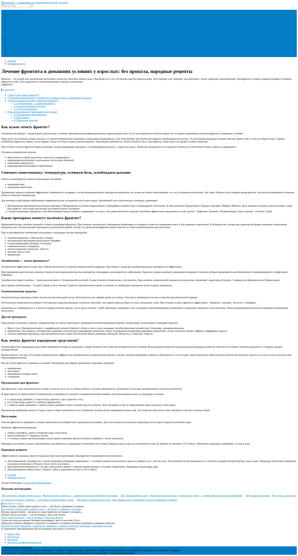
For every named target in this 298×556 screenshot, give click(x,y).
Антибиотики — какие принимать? (34, 103)
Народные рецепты (26, 120)
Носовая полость (16, 11)
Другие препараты (25, 109)
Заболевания (14, 28)
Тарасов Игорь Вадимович (37, 483)
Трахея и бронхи (16, 16)
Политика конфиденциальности (24, 542)
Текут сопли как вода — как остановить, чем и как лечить (32, 517)
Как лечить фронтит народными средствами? (32, 112)
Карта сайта (13, 534)
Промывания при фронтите (30, 114)
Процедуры (13, 22)
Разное (11, 30)
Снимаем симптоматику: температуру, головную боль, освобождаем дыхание (49, 98)
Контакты (12, 539)
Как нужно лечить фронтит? (23, 95)
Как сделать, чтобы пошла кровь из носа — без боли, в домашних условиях (41, 509)
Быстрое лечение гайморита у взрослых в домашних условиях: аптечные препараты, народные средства (56, 526)
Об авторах (13, 536)
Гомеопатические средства (30, 106)
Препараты (13, 25)
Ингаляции (21, 117)
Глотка (11, 14)
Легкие (11, 19)
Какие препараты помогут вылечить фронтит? (33, 100)
